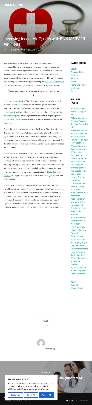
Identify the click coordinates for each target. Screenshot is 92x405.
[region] (31, 387)
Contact (74, 285)
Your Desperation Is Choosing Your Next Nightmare (78, 270)
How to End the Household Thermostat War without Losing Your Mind (78, 183)
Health (73, 81)
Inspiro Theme (71, 400)
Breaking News (18, 50)
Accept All (47, 395)
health (46, 326)
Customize (15, 395)
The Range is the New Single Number (78, 211)
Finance (74, 78)
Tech (73, 91)
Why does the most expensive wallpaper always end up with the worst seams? (79, 198)
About (73, 282)
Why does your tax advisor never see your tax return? (79, 133)
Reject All (31, 395)
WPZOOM (84, 400)
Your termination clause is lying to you (78, 111)
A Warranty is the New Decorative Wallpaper (78, 220)
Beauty (74, 69)
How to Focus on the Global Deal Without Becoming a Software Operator (79, 258)
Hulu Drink (13, 5)
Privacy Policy (77, 288)
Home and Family (78, 85)
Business (74, 75)
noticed (17, 105)
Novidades (75, 88)
